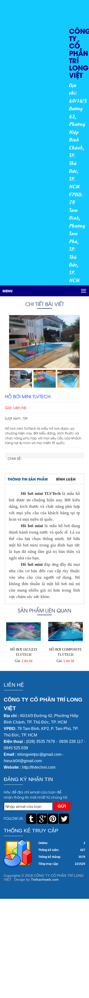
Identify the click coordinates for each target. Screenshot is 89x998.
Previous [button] (14, 379)
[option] (44, 341)
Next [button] (75, 379)
